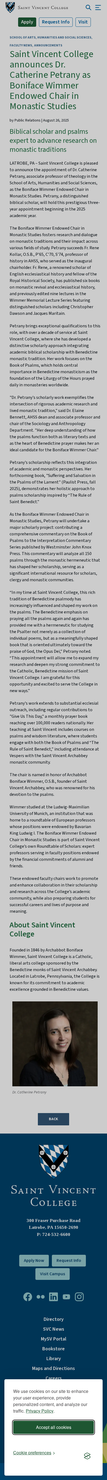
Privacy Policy (40, 1411)
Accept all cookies (53, 1427)
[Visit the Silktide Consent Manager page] (87, 1456)
